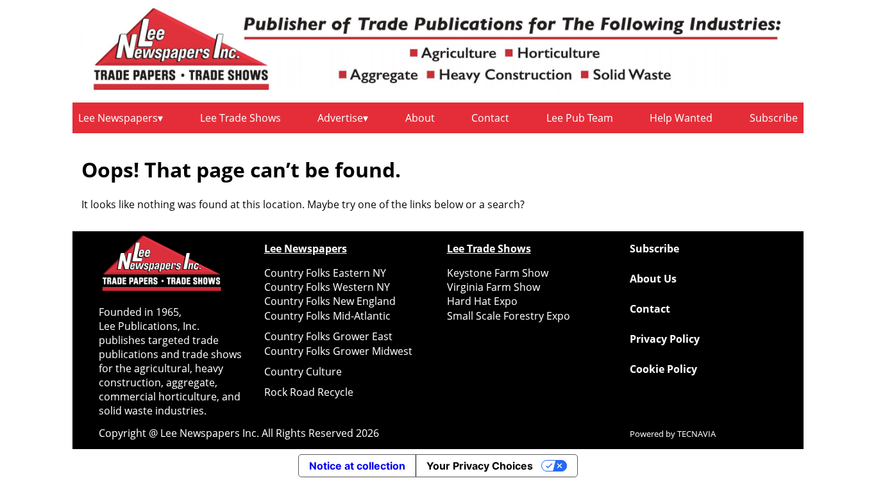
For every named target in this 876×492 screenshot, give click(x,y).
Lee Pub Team (579, 118)
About (420, 118)
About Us (653, 279)
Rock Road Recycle (308, 392)
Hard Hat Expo (482, 301)
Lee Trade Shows (240, 118)
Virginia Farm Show (493, 287)
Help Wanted (681, 118)
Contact (490, 118)
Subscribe (774, 118)
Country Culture (303, 372)
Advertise (340, 118)
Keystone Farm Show (497, 273)
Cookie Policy (663, 369)
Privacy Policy (665, 339)
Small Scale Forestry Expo (508, 316)
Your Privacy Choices (479, 465)
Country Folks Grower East (328, 336)
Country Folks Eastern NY (325, 273)
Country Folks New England (330, 301)
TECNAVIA (696, 433)
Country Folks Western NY (327, 287)
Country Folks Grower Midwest (338, 351)
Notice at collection (357, 465)
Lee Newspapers (118, 118)
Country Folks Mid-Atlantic (327, 316)
